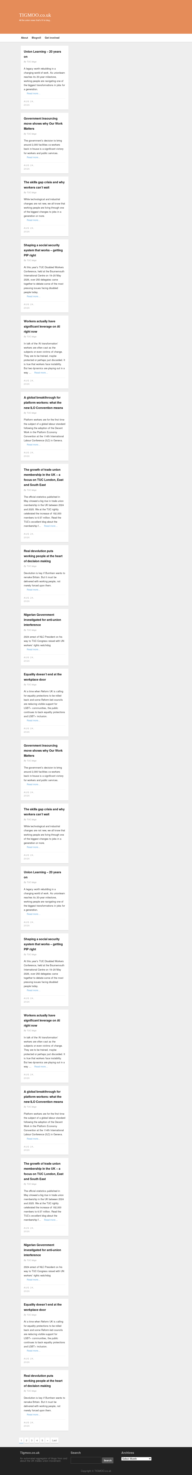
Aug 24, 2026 (29, 103)
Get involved (52, 37)
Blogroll (36, 37)
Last (54, 1440)
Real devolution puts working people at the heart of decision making (43, 556)
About (24, 37)
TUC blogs (32, 61)
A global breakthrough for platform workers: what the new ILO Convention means (43, 402)
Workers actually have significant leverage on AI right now (42, 326)
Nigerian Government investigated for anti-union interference (42, 619)
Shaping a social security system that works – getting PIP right (43, 250)
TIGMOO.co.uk (35, 15)
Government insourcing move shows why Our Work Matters (43, 123)
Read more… (33, 93)
